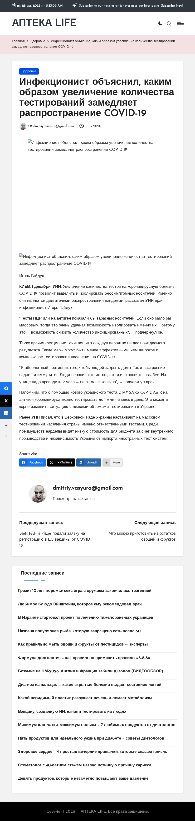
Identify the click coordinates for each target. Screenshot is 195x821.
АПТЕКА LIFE (44, 23)
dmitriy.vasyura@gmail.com (88, 488)
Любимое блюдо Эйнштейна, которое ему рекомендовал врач (80, 604)
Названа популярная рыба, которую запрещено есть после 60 (79, 631)
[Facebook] (6, 388)
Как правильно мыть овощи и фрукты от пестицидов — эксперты (83, 644)
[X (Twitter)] (6, 401)
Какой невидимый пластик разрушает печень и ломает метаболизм (85, 698)
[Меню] (180, 23)
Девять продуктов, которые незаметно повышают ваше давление (83, 779)
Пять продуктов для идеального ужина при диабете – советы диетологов (91, 738)
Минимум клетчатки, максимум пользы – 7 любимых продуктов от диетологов (96, 725)
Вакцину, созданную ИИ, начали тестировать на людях (72, 712)
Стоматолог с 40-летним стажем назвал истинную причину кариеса (84, 765)
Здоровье (29, 71)
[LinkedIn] (6, 413)
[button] (74, 498)
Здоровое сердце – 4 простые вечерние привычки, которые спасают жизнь (92, 752)
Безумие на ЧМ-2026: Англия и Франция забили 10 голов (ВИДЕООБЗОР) (90, 671)
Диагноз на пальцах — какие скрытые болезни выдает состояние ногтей (89, 685)
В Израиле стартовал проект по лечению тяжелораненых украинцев (85, 618)
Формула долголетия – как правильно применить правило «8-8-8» (84, 658)
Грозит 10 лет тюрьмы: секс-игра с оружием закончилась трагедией (84, 591)
